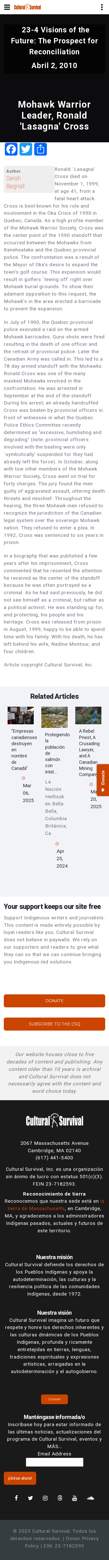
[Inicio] (27, 7)
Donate (54, 1000)
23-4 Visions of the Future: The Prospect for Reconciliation (54, 41)
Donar (54, 1399)
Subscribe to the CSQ (54, 1024)
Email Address (54, 1454)
